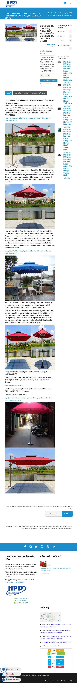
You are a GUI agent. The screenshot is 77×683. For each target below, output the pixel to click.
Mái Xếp (62, 31)
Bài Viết (63, 681)
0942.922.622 (9, 582)
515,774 (60, 663)
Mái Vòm (62, 41)
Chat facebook (12, 669)
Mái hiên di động (65, 45)
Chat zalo (10, 674)
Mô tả (9, 93)
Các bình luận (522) (39, 93)
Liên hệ (70, 681)
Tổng (53, 667)
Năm (53, 663)
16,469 (61, 653)
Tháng (53, 660)
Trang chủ (48, 681)
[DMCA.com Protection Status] (10, 677)
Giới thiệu (55, 681)
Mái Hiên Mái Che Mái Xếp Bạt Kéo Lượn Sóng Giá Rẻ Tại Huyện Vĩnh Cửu (67, 94)
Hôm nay (53, 653)
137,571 (60, 657)
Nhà (49, 13)
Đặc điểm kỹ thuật (21, 93)
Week (53, 657)
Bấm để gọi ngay (13, 680)
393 (60, 650)
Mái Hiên (62, 36)
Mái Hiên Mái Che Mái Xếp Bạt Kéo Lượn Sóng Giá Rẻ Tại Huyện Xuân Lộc (67, 71)
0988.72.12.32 (20, 582)
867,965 (60, 667)
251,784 (60, 660)
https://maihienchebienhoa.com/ (14, 385)
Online (53, 650)
